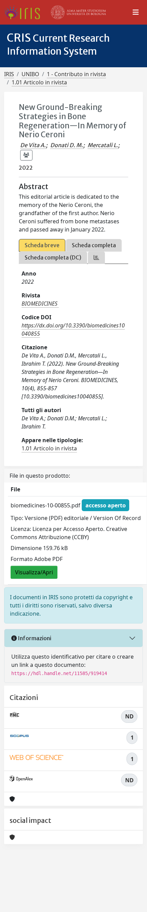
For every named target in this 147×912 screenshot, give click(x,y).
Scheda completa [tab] (94, 245)
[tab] (96, 257)
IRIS (9, 74)
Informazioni (34, 638)
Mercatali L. (103, 145)
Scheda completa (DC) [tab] (53, 257)
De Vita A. (33, 145)
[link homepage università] (78, 12)
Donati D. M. (66, 145)
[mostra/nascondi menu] (136, 12)
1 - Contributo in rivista (76, 74)
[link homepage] (24, 12)
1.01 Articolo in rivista (39, 82)
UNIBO (30, 74)
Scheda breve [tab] (42, 245)
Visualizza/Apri (34, 572)
